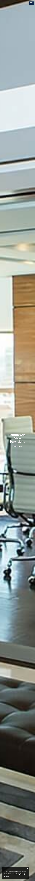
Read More (17, 446)
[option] (17, 440)
